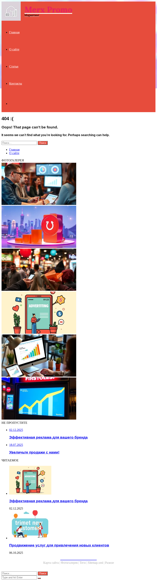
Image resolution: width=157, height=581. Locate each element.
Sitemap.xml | (96, 562)
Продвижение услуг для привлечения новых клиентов (59, 545)
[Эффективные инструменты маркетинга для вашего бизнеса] (78, 355)
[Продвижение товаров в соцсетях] (78, 270)
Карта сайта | (52, 562)
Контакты (15, 83)
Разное (109, 562)
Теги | (84, 562)
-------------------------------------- (78, 559)
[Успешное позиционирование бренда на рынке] (78, 227)
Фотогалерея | (70, 562)
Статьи (13, 66)
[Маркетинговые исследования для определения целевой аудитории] (78, 184)
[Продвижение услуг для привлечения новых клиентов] (82, 525)
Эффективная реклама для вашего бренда (48, 501)
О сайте (14, 49)
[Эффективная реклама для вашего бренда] (78, 313)
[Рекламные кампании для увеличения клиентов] (78, 398)
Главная (14, 32)
